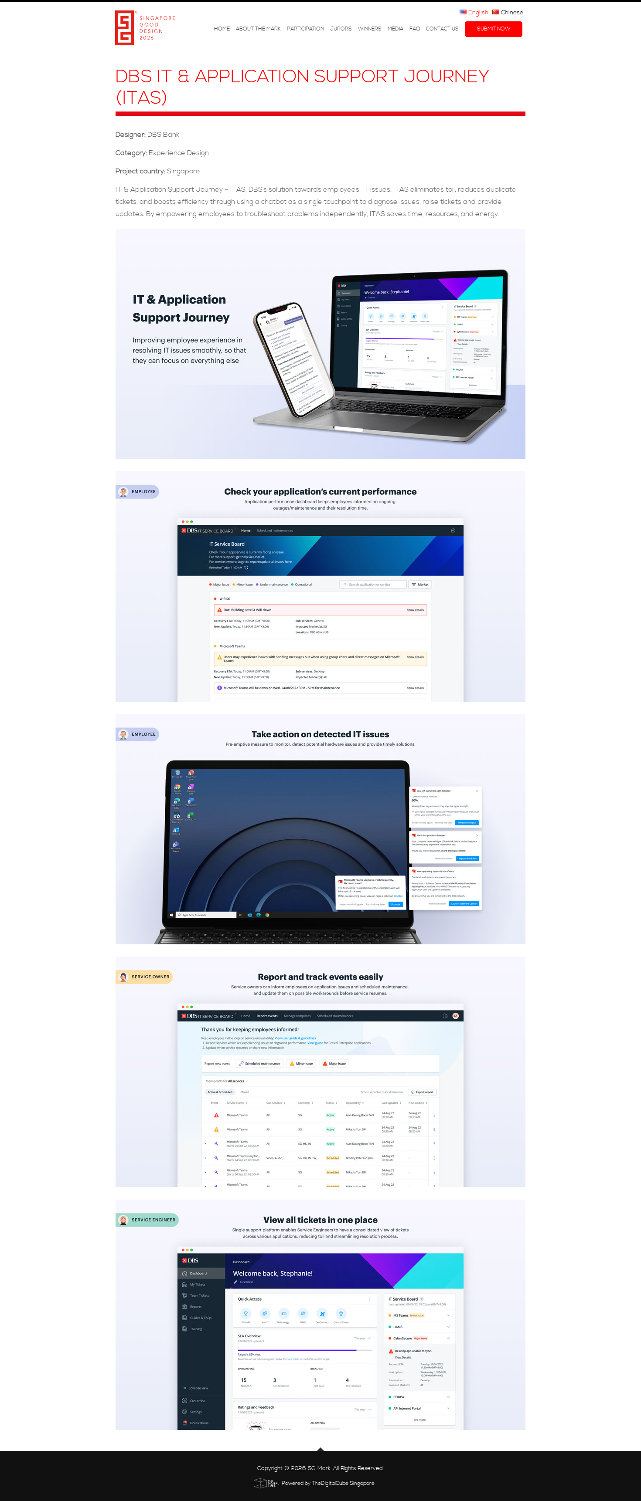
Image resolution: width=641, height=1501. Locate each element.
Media (395, 29)
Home (222, 29)
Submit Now (494, 29)
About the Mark (258, 29)
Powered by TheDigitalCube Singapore (328, 1483)
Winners (370, 29)
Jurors (341, 29)
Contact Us (442, 29)
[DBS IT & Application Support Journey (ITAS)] (320, 344)
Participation (305, 29)
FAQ (414, 29)
